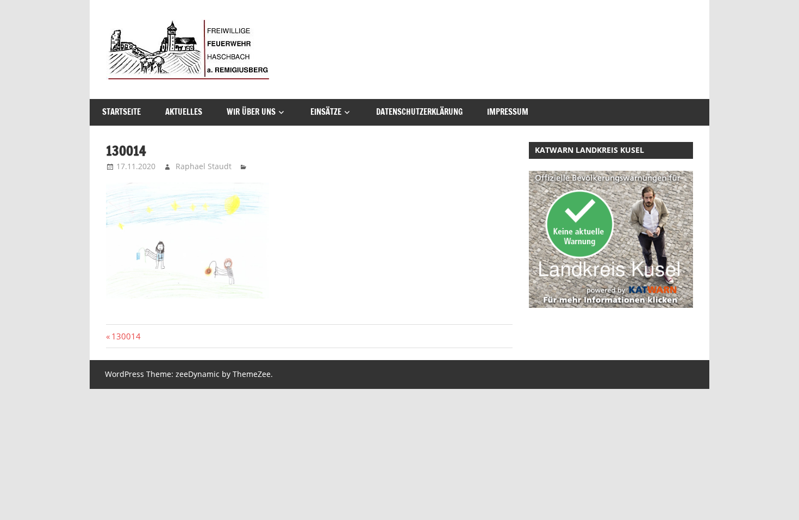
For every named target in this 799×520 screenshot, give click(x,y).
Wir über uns (251, 111)
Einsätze (325, 111)
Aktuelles (183, 111)
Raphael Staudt (204, 166)
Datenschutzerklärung (419, 111)
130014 (126, 336)
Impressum (507, 111)
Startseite (121, 111)
